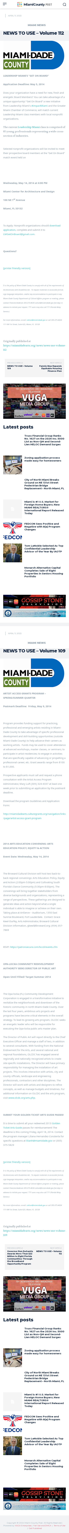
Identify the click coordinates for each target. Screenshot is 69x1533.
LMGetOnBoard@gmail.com (18, 234)
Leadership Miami (29, 127)
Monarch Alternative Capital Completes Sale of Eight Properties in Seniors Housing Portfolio (43, 572)
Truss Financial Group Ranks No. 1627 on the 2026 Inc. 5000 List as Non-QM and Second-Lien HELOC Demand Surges (44, 440)
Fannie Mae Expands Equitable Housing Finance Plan (50, 368)
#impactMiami (39, 105)
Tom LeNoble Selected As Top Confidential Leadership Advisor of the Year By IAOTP (43, 548)
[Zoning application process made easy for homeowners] (12, 465)
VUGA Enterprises (23, 1525)
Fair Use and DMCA (42, 1525)
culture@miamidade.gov (36, 320)
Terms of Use (59, 1525)
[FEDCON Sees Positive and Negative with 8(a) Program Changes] (12, 531)
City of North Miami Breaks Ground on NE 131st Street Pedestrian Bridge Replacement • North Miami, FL (44, 484)
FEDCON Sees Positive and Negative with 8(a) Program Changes (42, 526)
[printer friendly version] (16, 268)
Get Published (35, 1528)
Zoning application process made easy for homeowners (42, 459)
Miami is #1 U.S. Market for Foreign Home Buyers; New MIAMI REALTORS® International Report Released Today (44, 507)
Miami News (37, 25)
